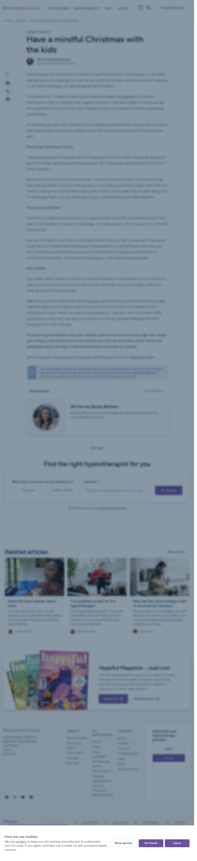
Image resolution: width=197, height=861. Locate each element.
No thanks (151, 843)
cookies (21, 841)
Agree (177, 843)
